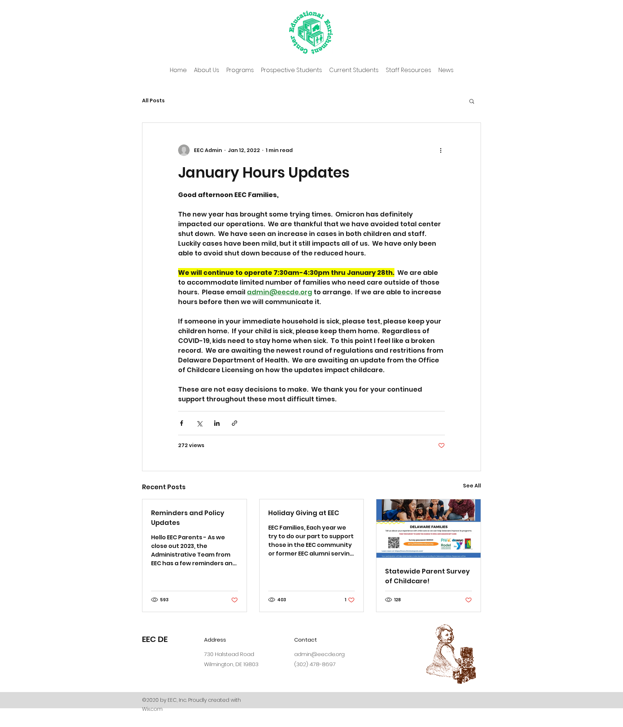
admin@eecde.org (319, 654)
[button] (471, 101)
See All (472, 485)
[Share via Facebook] (181, 423)
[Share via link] (234, 423)
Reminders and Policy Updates (187, 517)
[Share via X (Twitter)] (199, 423)
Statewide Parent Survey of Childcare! (427, 576)
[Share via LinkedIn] (216, 423)
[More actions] (440, 150)
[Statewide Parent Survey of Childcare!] (428, 528)
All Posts (153, 100)
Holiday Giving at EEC (303, 512)
